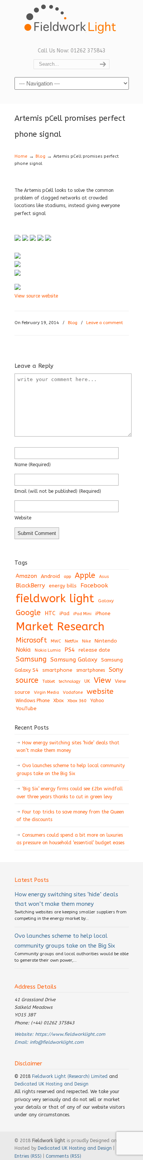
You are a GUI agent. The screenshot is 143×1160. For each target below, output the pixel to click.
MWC (56, 641)
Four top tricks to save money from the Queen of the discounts (70, 815)
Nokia (23, 649)
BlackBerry (30, 585)
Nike (86, 641)
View (102, 680)
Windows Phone (33, 700)
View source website (36, 296)
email (57, 491)
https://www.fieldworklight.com (70, 1034)
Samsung (31, 659)
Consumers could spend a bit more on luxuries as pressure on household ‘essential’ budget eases (70, 838)
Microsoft (31, 640)
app (67, 576)
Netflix (71, 641)
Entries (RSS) (28, 1156)
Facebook (94, 585)
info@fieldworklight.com (57, 1042)
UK (87, 681)
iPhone (103, 613)
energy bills (63, 586)
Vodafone (73, 692)
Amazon (26, 576)
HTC (50, 613)
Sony (116, 669)
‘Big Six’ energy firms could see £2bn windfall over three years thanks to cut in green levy (69, 792)
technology (69, 681)
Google (28, 612)
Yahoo (97, 700)
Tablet (48, 681)
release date (94, 650)
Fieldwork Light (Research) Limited (70, 1076)
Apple (85, 575)
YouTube (26, 709)
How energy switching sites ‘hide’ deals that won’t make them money (67, 746)
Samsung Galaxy (73, 659)
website (22, 518)
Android (50, 576)
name (32, 464)
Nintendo (106, 641)
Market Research (60, 626)
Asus (104, 576)
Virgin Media (46, 692)
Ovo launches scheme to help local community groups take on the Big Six (70, 769)
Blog (40, 156)
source (27, 680)
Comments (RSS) (63, 1156)
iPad (64, 613)
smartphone (57, 670)
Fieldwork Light (71, 22)
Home (20, 156)
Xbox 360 (77, 700)
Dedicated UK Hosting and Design (51, 1084)
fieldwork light (55, 598)
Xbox (58, 700)
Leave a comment (104, 322)
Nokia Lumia (48, 650)
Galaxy (106, 600)
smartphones (90, 670)
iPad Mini (82, 613)
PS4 (69, 649)
